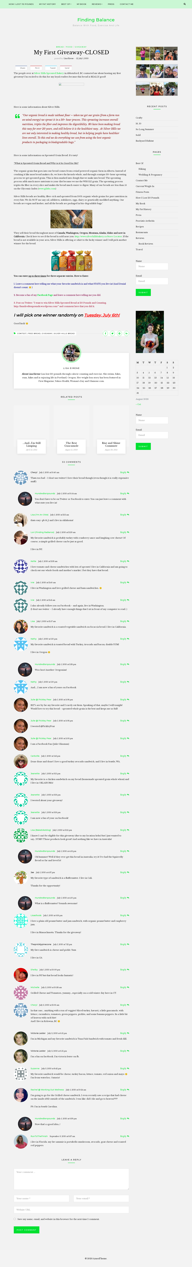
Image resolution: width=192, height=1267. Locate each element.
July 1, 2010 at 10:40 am (49, 472)
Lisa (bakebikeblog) (41, 830)
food (69, 47)
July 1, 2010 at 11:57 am (46, 621)
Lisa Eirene (69, 58)
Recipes (140, 226)
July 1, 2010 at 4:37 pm (45, 872)
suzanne (35, 1068)
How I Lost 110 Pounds (21, 4)
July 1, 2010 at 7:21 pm (62, 944)
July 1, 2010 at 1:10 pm (48, 639)
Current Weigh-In (145, 186)
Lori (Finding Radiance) (42, 532)
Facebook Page (45, 295)
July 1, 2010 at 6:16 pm (52, 915)
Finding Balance (96, 19)
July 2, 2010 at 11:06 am (49, 1005)
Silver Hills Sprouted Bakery (49, 73)
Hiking (142, 169)
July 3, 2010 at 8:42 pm (51, 1069)
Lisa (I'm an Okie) (39, 514)
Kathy (34, 639)
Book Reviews (146, 244)
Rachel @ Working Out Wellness (47, 1089)
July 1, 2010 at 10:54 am (67, 493)
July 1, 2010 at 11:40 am (46, 582)
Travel (139, 249)
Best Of (65, 4)
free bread (34, 333)
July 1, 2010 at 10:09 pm (50, 970)
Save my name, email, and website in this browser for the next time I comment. (59, 1219)
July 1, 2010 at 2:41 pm (50, 756)
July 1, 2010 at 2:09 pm (63, 738)
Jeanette (35, 773)
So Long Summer (145, 129)
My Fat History (47, 4)
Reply (123, 472)
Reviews (96, 4)
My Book (81, 4)
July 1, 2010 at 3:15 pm (51, 774)
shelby (34, 969)
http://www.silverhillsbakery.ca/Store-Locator (98, 236)
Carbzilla (35, 756)
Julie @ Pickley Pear (41, 699)
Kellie (33, 561)
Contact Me (127, 4)
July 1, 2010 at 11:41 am (45, 600)
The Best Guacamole (71, 444)
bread (60, 47)
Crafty (139, 118)
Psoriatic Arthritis (145, 221)
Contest (22, 333)
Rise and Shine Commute (111, 444)
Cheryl (34, 1005)
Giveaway (81, 47)
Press (111, 4)
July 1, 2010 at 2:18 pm (66, 664)
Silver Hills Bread (64, 333)
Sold (138, 135)
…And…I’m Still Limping (32, 444)
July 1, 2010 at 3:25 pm (62, 830)
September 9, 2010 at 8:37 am (62, 1136)
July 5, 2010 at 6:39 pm (67, 1119)
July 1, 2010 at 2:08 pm (63, 700)
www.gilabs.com (47, 188)
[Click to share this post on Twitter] (112, 333)
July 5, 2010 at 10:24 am (76, 1090)
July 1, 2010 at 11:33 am (47, 561)
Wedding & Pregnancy (150, 174)
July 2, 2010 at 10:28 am (51, 987)
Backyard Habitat (145, 141)
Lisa (33, 621)
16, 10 (138, 123)
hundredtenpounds (45, 493)
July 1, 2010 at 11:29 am (65, 532)
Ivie (32, 582)
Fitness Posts (142, 192)
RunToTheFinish (39, 1136)
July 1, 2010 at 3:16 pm (51, 795)
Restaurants (142, 232)
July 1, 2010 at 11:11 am (59, 515)
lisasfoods (36, 915)
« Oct (138, 404)
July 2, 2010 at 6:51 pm (57, 1033)
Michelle (35, 987)
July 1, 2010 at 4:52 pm (66, 851)
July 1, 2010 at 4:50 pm (66, 898)
